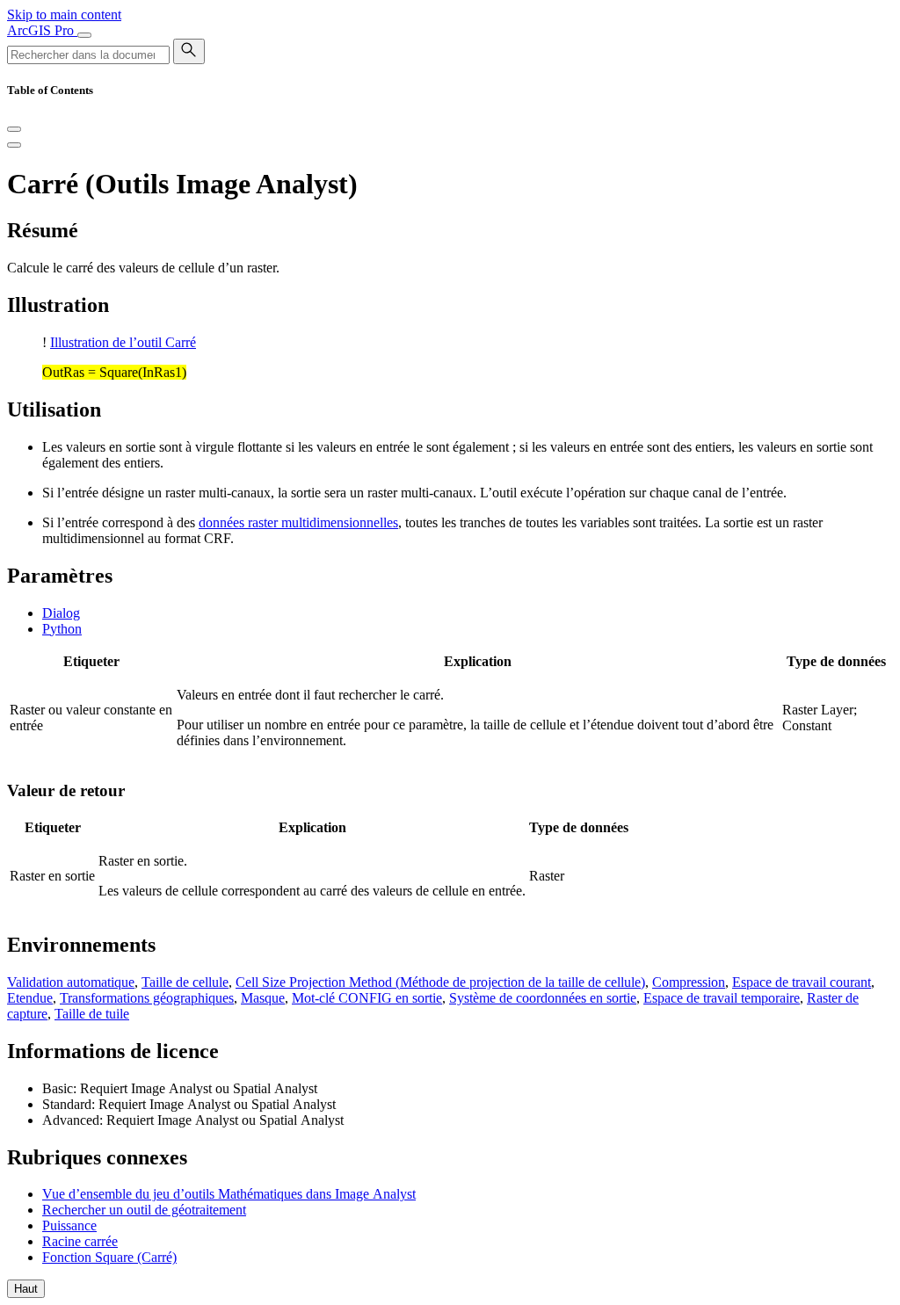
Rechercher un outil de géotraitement (144, 1209)
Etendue (30, 997)
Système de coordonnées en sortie (542, 997)
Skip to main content (64, 14)
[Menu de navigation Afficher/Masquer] (84, 35)
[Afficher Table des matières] (14, 145)
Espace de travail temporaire (721, 997)
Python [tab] (62, 628)
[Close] (14, 129)
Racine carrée (80, 1241)
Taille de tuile (91, 1013)
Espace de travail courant (801, 982)
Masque (263, 997)
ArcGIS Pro (42, 30)
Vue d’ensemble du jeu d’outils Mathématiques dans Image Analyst (229, 1193)
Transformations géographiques (147, 997)
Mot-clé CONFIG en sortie (367, 997)
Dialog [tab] (61, 612)
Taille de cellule (185, 982)
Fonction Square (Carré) (109, 1257)
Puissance (69, 1225)
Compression (688, 982)
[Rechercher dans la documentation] (189, 51)
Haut (26, 1288)
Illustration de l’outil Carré (123, 342)
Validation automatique (70, 982)
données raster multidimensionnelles (298, 522)
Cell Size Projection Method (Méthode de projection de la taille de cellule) (440, 982)
